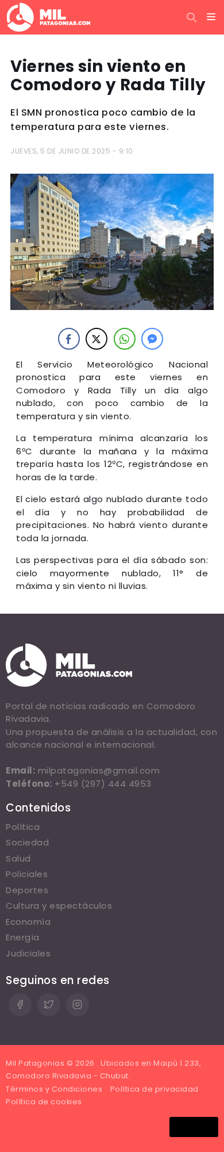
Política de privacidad (154, 1089)
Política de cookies (44, 1102)
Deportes (27, 890)
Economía (28, 922)
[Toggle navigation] (211, 17)
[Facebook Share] (69, 339)
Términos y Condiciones (54, 1089)
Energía (23, 937)
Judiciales (28, 953)
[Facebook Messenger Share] (152, 339)
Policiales (27, 874)
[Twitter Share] (96, 339)
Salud (18, 858)
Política (23, 827)
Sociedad (27, 842)
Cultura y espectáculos (59, 906)
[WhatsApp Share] (125, 339)
